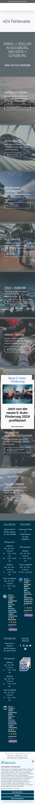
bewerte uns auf (14, 629)
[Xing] (25, 649)
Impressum (10, 755)
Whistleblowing (22, 758)
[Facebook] (20, 646)
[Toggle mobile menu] (31, 6)
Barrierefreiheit (11, 758)
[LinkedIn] (27, 646)
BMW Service (12, 1)
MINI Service (20, 1)
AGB (25, 755)
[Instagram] (24, 646)
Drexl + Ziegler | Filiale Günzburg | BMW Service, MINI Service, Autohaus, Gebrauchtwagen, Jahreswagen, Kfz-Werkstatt (12, 719)
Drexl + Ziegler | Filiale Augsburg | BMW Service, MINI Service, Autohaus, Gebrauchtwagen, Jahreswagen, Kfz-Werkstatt (12, 607)
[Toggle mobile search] (31, 8)
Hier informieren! (17, 426)
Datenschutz (19, 755)
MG (25, 1)
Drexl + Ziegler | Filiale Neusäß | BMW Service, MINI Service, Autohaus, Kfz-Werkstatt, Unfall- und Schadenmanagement (28, 592)
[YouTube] (30, 646)
